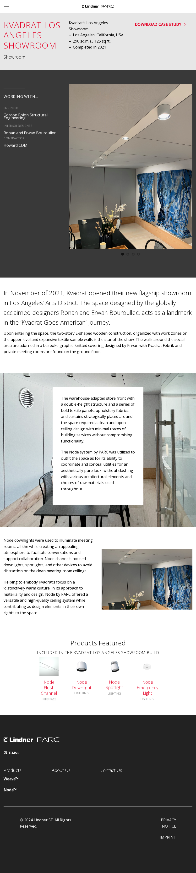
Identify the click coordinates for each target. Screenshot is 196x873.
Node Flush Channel (49, 687)
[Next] (184, 170)
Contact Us (111, 770)
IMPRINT (168, 837)
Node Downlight (82, 684)
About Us (61, 770)
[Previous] (77, 170)
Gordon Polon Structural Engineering (26, 116)
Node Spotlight (114, 684)
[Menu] (6, 6)
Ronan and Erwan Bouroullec (30, 132)
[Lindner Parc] (98, 6)
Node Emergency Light (147, 687)
